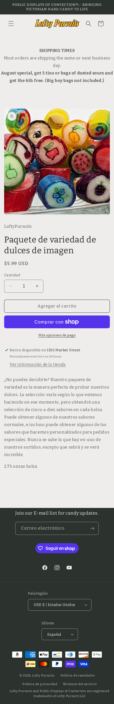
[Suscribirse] (92, 528)
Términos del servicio (80, 684)
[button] (11, 23)
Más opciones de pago (57, 335)
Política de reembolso (78, 675)
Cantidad (12, 275)
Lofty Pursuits (43, 675)
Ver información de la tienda (38, 364)
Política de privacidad (39, 684)
